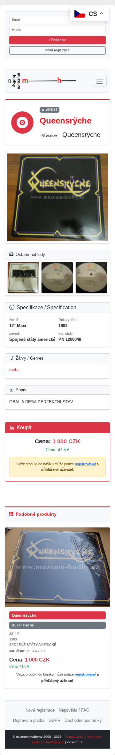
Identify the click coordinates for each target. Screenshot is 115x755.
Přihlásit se (57, 40)
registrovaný (85, 464)
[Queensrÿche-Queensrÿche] (57, 197)
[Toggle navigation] (99, 81)
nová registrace (57, 50)
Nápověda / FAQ (74, 710)
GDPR (54, 720)
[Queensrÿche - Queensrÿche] (57, 567)
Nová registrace (40, 710)
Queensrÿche (23, 625)
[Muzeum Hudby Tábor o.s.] (42, 81)
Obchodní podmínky (83, 720)
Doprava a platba (28, 720)
